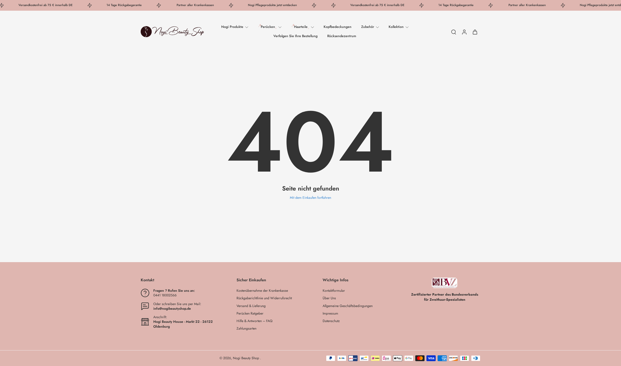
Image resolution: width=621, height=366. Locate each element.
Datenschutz (331, 321)
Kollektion (396, 26)
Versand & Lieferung (251, 306)
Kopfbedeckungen (337, 26)
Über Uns (329, 298)
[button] (181, 280)
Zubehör (367, 26)
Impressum (330, 313)
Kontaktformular (334, 290)
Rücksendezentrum (341, 35)
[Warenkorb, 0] (475, 32)
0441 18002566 (165, 295)
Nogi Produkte (232, 26)
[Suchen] (453, 32)
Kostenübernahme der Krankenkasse (262, 290)
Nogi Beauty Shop (246, 358)
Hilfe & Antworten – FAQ (254, 321)
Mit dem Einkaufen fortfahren (310, 197)
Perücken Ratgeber (250, 313)
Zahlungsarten (246, 328)
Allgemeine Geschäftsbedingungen (348, 306)
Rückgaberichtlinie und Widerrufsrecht (264, 298)
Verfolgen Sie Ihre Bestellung (295, 35)
